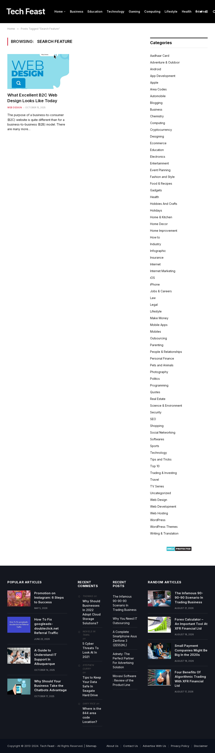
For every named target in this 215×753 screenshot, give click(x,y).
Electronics (157, 156)
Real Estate (157, 399)
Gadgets (156, 190)
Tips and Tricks (161, 459)
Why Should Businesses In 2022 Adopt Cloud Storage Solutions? (92, 612)
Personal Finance (162, 358)
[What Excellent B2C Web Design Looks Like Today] (38, 71)
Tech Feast (47, 746)
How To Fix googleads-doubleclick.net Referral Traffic (46, 626)
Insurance (157, 257)
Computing (152, 11)
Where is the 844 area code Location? (92, 715)
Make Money (159, 318)
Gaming (134, 11)
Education (95, 11)
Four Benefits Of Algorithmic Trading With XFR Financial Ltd (190, 679)
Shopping (157, 425)
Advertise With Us (154, 746)
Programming (159, 385)
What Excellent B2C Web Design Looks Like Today (32, 98)
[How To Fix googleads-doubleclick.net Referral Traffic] (18, 625)
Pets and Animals (161, 365)
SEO (153, 419)
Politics (155, 378)
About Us (112, 746)
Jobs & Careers (161, 291)
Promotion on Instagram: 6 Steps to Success (49, 597)
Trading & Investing (163, 473)
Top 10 (155, 466)
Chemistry (157, 116)
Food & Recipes (161, 183)
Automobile (158, 96)
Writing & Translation (164, 533)
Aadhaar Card (159, 55)
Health (186, 11)
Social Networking (162, 432)
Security (155, 412)
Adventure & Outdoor (165, 62)
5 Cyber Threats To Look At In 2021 (91, 650)
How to (155, 237)
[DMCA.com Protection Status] (179, 550)
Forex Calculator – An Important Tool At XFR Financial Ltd (191, 623)
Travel (154, 479)
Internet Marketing (162, 271)
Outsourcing (158, 338)
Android (155, 69)
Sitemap (91, 746)
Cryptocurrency (161, 129)
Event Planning (160, 170)
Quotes (155, 392)
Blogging (156, 103)
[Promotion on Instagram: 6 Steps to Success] (18, 598)
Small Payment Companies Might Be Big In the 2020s (191, 650)
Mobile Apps (159, 325)
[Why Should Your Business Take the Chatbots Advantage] (18, 687)
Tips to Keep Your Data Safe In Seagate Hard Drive (92, 686)
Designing (157, 136)
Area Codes (158, 89)
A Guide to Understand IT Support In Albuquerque (45, 657)
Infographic (158, 251)
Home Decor (159, 224)
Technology (115, 11)
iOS (152, 277)
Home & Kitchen (161, 217)
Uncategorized (160, 493)
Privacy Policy (180, 746)
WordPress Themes (164, 526)
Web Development (163, 506)
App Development (162, 76)
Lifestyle (171, 11)
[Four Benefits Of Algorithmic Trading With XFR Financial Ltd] (159, 678)
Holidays (156, 210)
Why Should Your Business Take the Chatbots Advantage (50, 685)
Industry (155, 244)
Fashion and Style (162, 177)
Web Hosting (159, 513)
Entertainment (159, 163)
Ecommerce (158, 143)
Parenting (156, 345)
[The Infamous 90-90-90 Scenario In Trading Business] (159, 598)
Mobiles (155, 331)
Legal (154, 304)
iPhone (155, 284)
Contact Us (130, 746)
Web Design (14, 107)
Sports (154, 446)
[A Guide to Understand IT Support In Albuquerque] (18, 656)
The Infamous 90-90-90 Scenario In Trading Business (189, 597)
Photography (159, 372)
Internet (201, 11)
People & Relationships (166, 351)
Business (76, 11)
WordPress (157, 520)
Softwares (157, 439)
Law (153, 298)
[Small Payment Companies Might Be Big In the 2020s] (159, 651)
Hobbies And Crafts (163, 203)
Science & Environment (166, 405)
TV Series (157, 486)
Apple (154, 82)
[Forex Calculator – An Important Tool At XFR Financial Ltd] (159, 625)
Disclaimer (201, 746)
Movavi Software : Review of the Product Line (124, 680)
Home (58, 11)
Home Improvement (163, 230)
